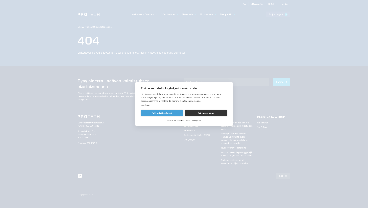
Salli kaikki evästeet (162, 113)
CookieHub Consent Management (188, 120)
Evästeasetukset (206, 113)
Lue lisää (145, 104)
